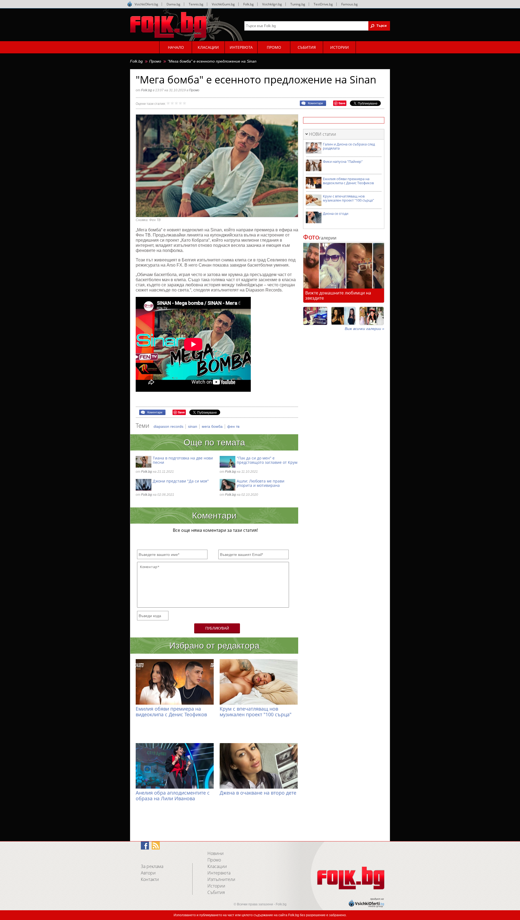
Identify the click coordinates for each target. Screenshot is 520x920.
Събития (216, 892)
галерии (319, 238)
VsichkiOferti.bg (146, 4)
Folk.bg (248, 4)
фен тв (233, 426)
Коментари (315, 103)
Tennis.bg (196, 4)
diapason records (169, 426)
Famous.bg (349, 4)
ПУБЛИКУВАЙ (217, 628)
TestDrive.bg (323, 4)
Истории (216, 886)
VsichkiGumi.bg (223, 4)
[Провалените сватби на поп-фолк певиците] (371, 316)
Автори (148, 873)
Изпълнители (221, 879)
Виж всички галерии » (364, 328)
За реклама (152, 866)
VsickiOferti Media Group (129, 4)
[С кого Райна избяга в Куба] (315, 316)
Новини (215, 853)
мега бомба (213, 426)
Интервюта (218, 873)
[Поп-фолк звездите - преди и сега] (343, 316)
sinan (193, 426)
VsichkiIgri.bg (272, 4)
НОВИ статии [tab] (322, 134)
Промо (155, 61)
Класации (217, 866)
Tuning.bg (297, 4)
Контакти (150, 879)
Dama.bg (173, 4)
